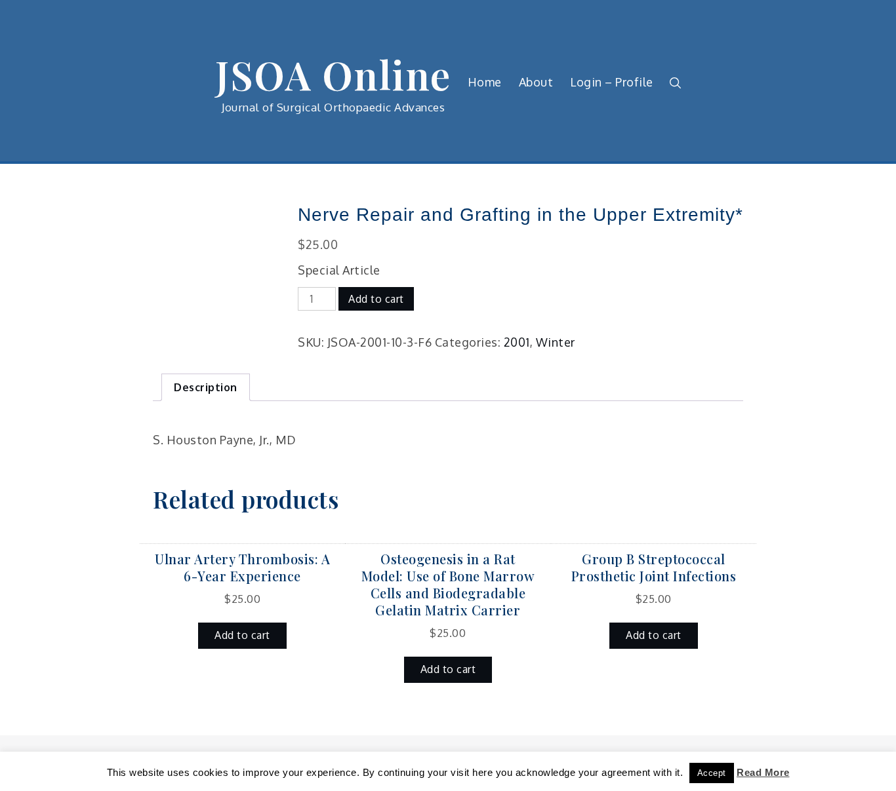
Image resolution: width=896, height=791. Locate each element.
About (536, 82)
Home (485, 82)
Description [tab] (205, 387)
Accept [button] (711, 773)
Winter (555, 342)
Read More (763, 772)
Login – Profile (611, 82)
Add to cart (376, 298)
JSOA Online (333, 74)
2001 (517, 342)
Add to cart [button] (242, 635)
